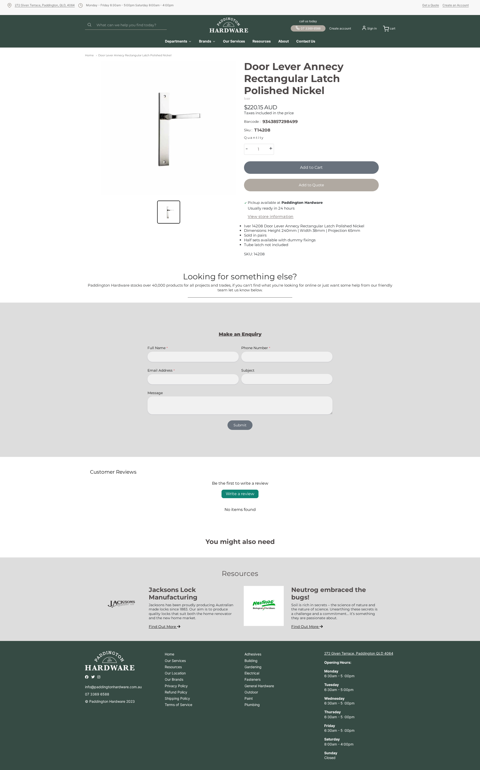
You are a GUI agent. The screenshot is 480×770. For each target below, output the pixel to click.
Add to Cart (311, 167)
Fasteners (252, 679)
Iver (247, 98)
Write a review (240, 493)
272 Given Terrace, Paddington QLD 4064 (358, 653)
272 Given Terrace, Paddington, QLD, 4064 (45, 5)
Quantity (254, 138)
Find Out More (163, 626)
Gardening (253, 667)
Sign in (372, 28)
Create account (340, 28)
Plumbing (252, 704)
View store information (271, 216)
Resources (173, 667)
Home (89, 55)
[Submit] (89, 25)
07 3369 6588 (310, 28)
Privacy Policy (176, 686)
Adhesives (252, 654)
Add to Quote (311, 185)
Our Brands (174, 679)
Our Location (175, 673)
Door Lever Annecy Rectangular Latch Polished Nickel (135, 55)
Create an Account (455, 5)
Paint (248, 698)
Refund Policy (176, 692)
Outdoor (251, 692)
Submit (240, 425)
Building (251, 660)
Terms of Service (178, 704)
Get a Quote (430, 5)
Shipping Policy (177, 698)
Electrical (251, 673)
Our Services (175, 660)
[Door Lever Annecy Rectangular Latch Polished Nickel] (168, 128)
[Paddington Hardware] (229, 25)
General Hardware (259, 686)
